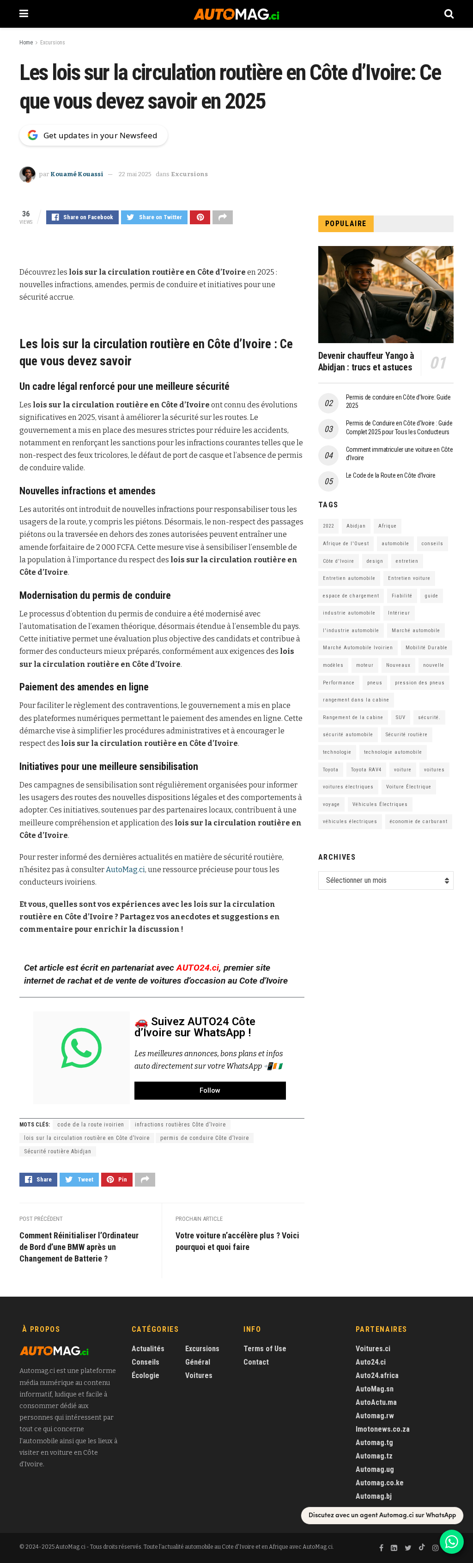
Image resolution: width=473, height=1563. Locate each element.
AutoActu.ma (376, 1402)
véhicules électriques (350, 821)
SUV (401, 717)
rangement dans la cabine (356, 700)
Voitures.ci (373, 1348)
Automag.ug (375, 1469)
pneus (374, 683)
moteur (365, 665)
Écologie (145, 1375)
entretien (407, 561)
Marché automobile (416, 631)
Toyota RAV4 (366, 770)
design (375, 561)
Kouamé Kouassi (76, 174)
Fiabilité (402, 596)
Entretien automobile (349, 578)
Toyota (331, 770)
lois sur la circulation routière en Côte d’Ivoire (87, 1138)
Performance (339, 683)
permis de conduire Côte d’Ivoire (204, 1138)
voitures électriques (348, 787)
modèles (333, 665)
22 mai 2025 (135, 174)
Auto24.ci (371, 1362)
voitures (434, 770)
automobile (395, 544)
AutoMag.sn (375, 1389)
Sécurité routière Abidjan (57, 1151)
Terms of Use (264, 1348)
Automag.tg (374, 1442)
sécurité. (429, 717)
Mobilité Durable (427, 648)
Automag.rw (375, 1415)
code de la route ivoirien (90, 1124)
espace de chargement (351, 596)
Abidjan (356, 526)
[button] (210, 1091)
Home (26, 42)
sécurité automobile (348, 735)
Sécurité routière (407, 735)
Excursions (52, 42)
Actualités (148, 1348)
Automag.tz (374, 1456)
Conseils (145, 1362)
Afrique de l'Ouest (346, 544)
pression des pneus (420, 683)
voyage (331, 804)
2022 (328, 526)
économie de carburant (419, 821)
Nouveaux (398, 665)
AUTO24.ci (197, 967)
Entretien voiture (409, 578)
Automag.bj (374, 1496)
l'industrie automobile (351, 631)
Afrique (387, 526)
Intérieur (399, 613)
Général (197, 1362)
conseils (432, 544)
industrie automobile (349, 613)
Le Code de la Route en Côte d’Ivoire (391, 475)
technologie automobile (393, 752)
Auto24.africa (377, 1375)
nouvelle (433, 665)
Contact (256, 1362)
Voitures (198, 1375)
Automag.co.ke (380, 1482)
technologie (337, 752)
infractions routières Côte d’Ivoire (180, 1124)
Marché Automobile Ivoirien (358, 648)
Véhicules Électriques (380, 804)
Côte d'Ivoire (338, 561)
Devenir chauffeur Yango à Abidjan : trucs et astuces (366, 361)
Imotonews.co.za (383, 1429)
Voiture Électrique (408, 787)
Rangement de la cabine (353, 717)
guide (431, 596)
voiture (403, 770)
